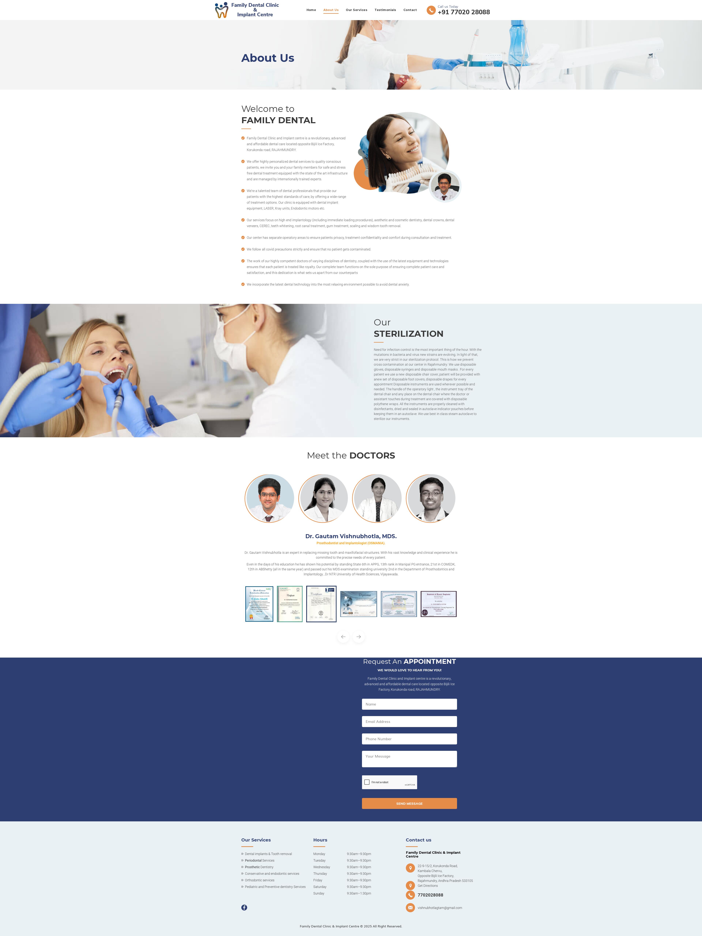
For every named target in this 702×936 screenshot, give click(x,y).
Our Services (356, 10)
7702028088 (430, 895)
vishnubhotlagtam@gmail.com (440, 908)
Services (259, 860)
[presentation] (343, 637)
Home (311, 10)
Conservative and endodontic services (272, 873)
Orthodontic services (259, 880)
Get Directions (428, 886)
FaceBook (244, 908)
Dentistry (259, 867)
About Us (331, 10)
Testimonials (385, 10)
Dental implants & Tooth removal (268, 854)
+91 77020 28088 (464, 11)
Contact (410, 10)
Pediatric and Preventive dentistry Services (275, 887)
